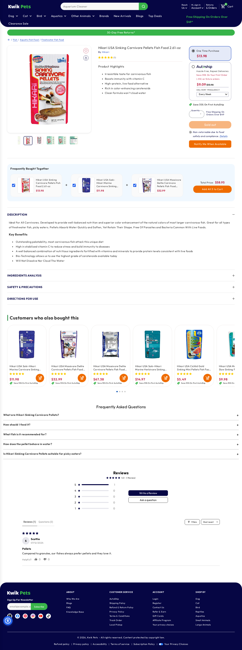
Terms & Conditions (119, 615)
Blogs (139, 16)
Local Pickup (115, 624)
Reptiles (200, 611)
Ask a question (148, 500)
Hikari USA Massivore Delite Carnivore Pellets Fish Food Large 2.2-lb (109, 368)
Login (155, 598)
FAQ (68, 607)
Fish (15, 39)
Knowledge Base (75, 611)
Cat (198, 603)
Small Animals (203, 620)
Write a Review (148, 493)
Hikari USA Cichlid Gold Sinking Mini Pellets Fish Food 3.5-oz (194, 368)
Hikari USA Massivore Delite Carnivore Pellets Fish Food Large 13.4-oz (67, 368)
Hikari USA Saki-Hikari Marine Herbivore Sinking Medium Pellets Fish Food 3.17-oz (150, 368)
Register (157, 603)
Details (223, 136)
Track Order (115, 620)
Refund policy (61, 644)
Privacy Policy (116, 611)
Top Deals (155, 16)
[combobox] (104, 6)
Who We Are (72, 598)
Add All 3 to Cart (212, 189)
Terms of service (120, 644)
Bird (198, 607)
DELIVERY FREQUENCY (208, 90)
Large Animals (203, 624)
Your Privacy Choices (176, 644)
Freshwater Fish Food (52, 39)
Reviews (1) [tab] (30, 522)
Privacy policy (81, 644)
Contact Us (158, 607)
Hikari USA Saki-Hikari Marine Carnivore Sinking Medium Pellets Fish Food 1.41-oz (24, 368)
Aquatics (200, 615)
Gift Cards (158, 615)
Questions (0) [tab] (46, 522)
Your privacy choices (163, 624)
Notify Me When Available (210, 144)
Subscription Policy (144, 644)
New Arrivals (122, 16)
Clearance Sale (18, 23)
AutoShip (114, 598)
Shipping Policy (117, 603)
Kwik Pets (92, 637)
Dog (198, 598)
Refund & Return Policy (121, 607)
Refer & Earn (159, 611)
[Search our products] (143, 6)
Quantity (195, 110)
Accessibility (100, 644)
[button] (227, 5)
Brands (104, 16)
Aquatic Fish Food (29, 39)
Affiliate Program (162, 620)
